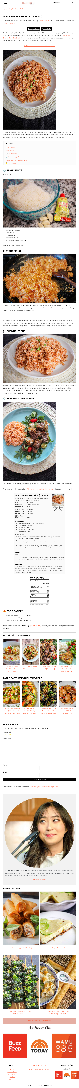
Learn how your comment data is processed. (45, 787)
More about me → (39, 879)
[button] (55, 509)
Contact (12, 1077)
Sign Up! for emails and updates (39, 1069)
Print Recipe (47, 29)
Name (5, 765)
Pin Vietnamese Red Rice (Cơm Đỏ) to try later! (39, 46)
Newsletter (39, 1065)
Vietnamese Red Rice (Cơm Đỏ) (16, 160)
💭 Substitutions (11, 154)
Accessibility (12, 1074)
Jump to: (10, 144)
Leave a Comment (9, 23)
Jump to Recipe (34, 29)
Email (5, 772)
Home (5, 9)
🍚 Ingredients (11, 147)
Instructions (10, 150)
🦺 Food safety (11, 163)
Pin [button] (61, 507)
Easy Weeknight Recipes (17, 9)
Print (56, 507)
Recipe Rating (7, 732)
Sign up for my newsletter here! (39, 1021)
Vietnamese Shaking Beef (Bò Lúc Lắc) (40, 489)
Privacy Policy (12, 1072)
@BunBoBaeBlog (35, 626)
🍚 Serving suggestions (14, 157)
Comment (7, 739)
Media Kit (12, 1079)
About (12, 1069)
